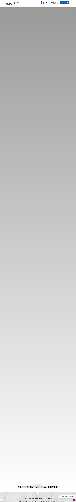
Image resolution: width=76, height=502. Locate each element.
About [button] (37, 5)
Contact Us (67, 5)
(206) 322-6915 (47, 3)
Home (31, 5)
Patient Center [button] (57, 5)
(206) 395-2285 (55, 3)
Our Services (46, 5)
